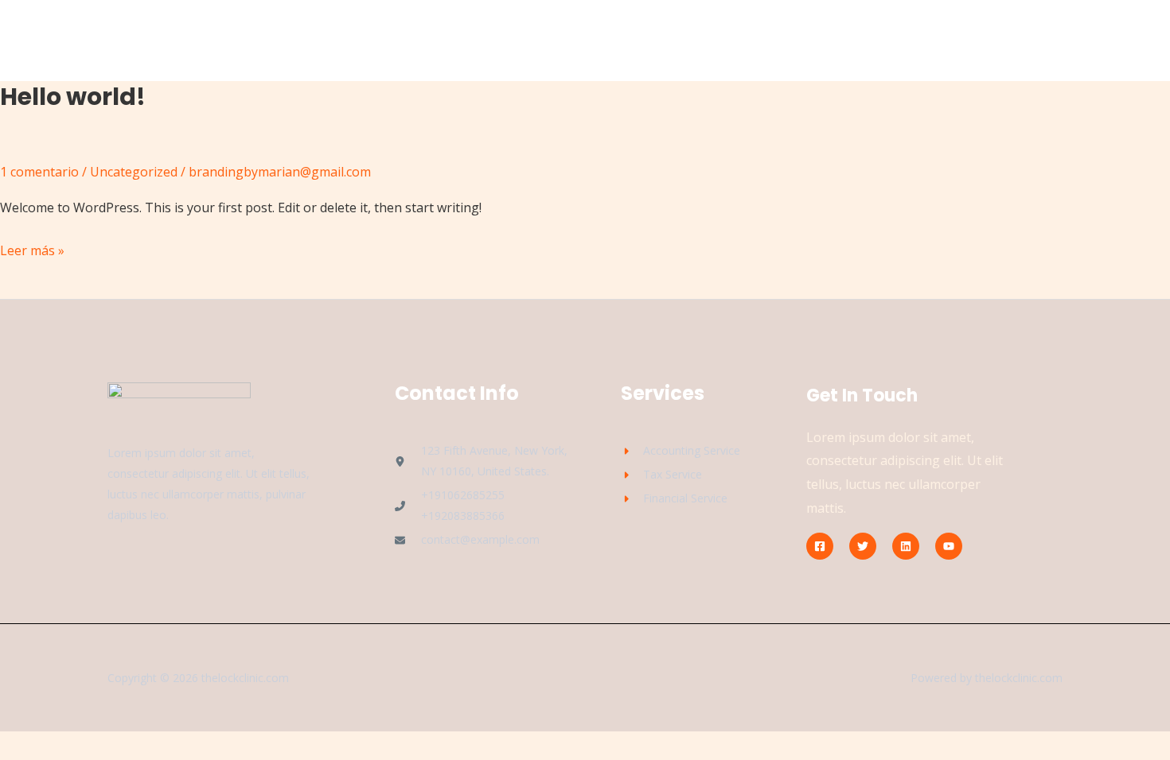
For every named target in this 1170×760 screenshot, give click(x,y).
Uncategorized (133, 171)
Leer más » (32, 249)
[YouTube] (948, 546)
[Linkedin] (905, 546)
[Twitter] (862, 546)
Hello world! (73, 96)
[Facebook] (819, 546)
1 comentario (39, 171)
